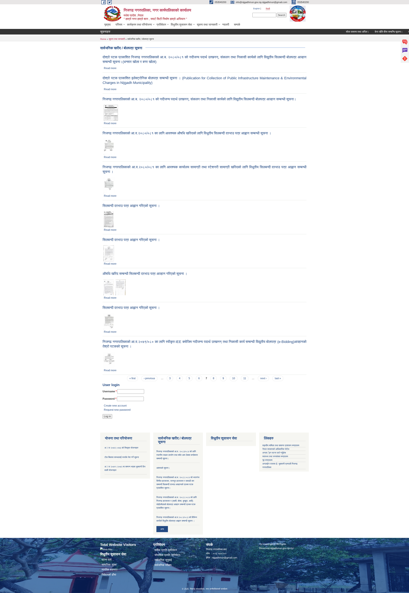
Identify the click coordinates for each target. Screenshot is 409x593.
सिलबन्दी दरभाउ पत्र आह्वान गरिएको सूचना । (131, 206)
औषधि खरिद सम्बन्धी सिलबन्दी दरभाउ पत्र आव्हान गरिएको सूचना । (145, 274)
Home (103, 39)
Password (109, 398)
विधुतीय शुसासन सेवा (181, 24)
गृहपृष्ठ (107, 24)
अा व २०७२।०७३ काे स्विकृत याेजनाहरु (121, 447)
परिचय (119, 24)
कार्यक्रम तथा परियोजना (139, 24)
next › (263, 378)
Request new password (117, 409)
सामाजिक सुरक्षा (109, 564)
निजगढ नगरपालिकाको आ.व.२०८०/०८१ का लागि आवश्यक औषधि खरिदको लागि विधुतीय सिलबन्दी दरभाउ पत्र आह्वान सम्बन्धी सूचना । (187, 133)
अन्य (162, 529)
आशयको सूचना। (163, 468)
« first (132, 378)
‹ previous (149, 378)
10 (233, 378)
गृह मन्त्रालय (267, 460)
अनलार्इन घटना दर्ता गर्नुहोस (274, 452)
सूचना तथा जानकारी (207, 24)
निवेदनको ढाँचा (109, 574)
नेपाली (268, 9)
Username (110, 391)
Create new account (115, 405)
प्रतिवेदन (161, 24)
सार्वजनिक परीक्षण (162, 565)
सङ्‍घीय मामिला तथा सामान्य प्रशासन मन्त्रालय (280, 445)
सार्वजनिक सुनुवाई (163, 560)
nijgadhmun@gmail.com (224, 557)
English (256, 9)
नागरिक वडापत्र (109, 569)
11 (244, 378)
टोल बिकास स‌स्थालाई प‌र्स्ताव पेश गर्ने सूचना (121, 457)
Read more (110, 68)
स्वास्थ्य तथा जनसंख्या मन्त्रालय (275, 456)
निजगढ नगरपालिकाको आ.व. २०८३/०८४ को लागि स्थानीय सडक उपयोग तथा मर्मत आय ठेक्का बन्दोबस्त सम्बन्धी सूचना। (177, 455)
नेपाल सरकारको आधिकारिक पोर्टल (275, 449)
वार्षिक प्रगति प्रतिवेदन (165, 550)
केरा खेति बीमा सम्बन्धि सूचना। (376, 31)
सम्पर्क (237, 24)
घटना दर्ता (107, 559)
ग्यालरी (225, 24)
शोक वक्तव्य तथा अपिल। (345, 31)
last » (278, 378)
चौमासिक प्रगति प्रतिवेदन (167, 555)
